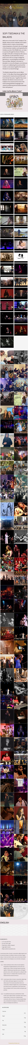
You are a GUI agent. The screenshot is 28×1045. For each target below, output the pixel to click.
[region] (14, 69)
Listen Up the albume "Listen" (12, 91)
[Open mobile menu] (14, 19)
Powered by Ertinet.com (14, 1043)
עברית (14, 1)
